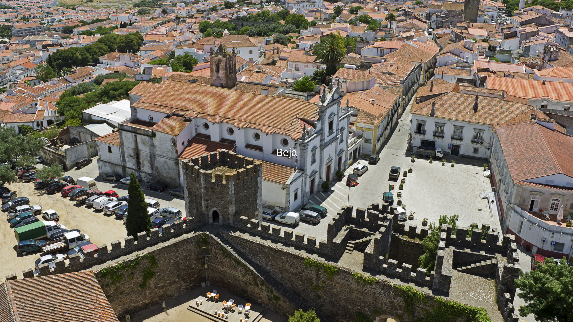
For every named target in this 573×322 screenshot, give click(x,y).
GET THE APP (278, 117)
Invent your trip (286, 109)
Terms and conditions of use (264, 319)
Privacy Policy (287, 319)
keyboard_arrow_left (56, 168)
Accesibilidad (318, 319)
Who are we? (302, 319)
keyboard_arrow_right (517, 168)
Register (296, 117)
